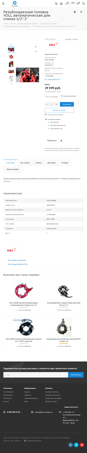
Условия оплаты (52, 392)
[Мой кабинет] (61, 4)
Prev (11, 44)
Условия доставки (52, 395)
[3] (50, 39)
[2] (48, 39)
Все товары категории (17, 260)
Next (11, 84)
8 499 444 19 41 (13, 412)
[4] (52, 39)
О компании (8, 392)
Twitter (76, 445)
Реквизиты (8, 395)
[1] (46, 39)
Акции (27, 392)
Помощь (48, 388)
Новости (27, 395)
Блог (26, 401)
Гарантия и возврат (53, 398)
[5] (54, 39)
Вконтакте (70, 445)
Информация (30, 388)
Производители (31, 398)
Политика (7, 398)
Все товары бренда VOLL (18, 264)
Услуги (6, 401)
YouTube (82, 445)
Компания (7, 388)
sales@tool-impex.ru (44, 412)
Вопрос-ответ (51, 401)
